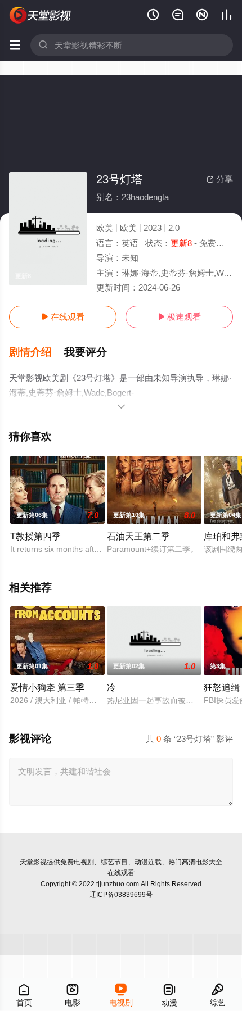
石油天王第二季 (138, 536)
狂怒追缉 (222, 687)
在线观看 (62, 316)
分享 (220, 179)
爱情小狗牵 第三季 (47, 687)
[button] (36, 352)
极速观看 (179, 316)
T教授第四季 (35, 536)
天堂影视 (33, 862)
